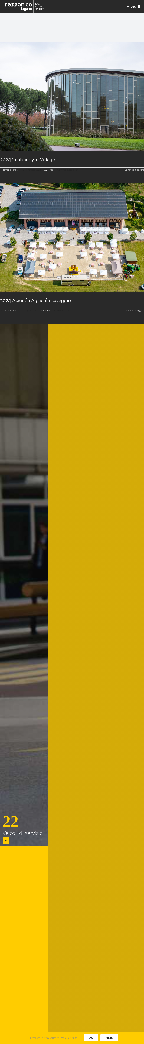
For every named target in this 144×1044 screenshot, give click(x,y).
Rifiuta (109, 1037)
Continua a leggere (134, 169)
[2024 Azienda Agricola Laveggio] (72, 237)
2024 (46, 169)
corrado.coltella (11, 169)
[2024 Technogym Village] (72, 96)
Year (52, 169)
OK (91, 1037)
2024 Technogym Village (27, 159)
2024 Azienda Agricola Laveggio (35, 300)
